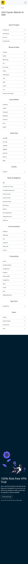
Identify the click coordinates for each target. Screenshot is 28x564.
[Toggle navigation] (25, 2)
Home (2, 7)
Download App (6, 497)
